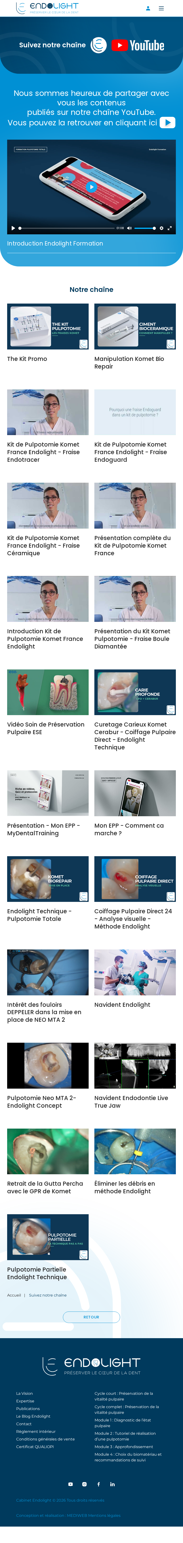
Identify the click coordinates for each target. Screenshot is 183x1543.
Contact (24, 1423)
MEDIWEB (77, 1515)
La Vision (24, 1393)
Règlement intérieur (36, 1431)
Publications (28, 1408)
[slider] (66, 228)
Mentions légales (104, 1515)
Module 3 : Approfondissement (124, 1446)
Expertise (25, 1401)
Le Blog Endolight (33, 1416)
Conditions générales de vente (45, 1439)
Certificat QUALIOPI (35, 1446)
